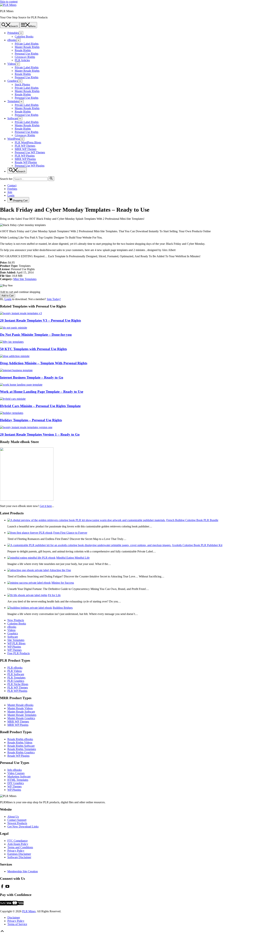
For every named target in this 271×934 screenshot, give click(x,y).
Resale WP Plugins (26, 162)
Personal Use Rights (26, 53)
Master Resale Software (21, 711)
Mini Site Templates (25, 279)
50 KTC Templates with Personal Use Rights (33, 349)
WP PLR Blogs (16, 643)
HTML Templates (17, 779)
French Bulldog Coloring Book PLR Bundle (192, 520)
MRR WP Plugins (25, 159)
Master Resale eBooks (20, 705)
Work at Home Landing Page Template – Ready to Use (41, 392)
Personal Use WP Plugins (29, 165)
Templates (13, 101)
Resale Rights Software (21, 745)
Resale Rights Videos (19, 742)
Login (10, 195)
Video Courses (16, 773)
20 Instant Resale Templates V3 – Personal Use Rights (40, 320)
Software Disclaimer (19, 857)
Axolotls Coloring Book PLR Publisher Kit (197, 545)
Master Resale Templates (21, 714)
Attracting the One (60, 570)
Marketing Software (19, 776)
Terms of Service (17, 924)
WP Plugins (14, 646)
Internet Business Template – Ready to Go (31, 377)
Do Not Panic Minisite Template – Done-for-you (36, 335)
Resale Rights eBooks (20, 739)
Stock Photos (22, 84)
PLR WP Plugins (25, 155)
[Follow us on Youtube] (7, 887)
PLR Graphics (15, 680)
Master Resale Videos (20, 708)
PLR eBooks (14, 667)
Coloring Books (24, 36)
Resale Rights (23, 50)
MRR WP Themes (25, 149)
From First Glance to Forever (70, 532)
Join (9, 192)
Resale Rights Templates (21, 749)
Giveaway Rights (25, 56)
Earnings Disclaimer (19, 853)
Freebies (12, 188)
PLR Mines (29, 911)
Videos (11, 63)
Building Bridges (63, 607)
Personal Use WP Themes (30, 152)
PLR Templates (16, 677)
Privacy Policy (15, 850)
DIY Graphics (15, 783)
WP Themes (14, 650)
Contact (11, 185)
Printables (13, 32)
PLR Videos (14, 671)
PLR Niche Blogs (17, 684)
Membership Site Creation (22, 871)
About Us (13, 816)
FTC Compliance (17, 840)
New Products (15, 620)
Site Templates (15, 640)
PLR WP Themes (25, 145)
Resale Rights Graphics (21, 752)
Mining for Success (62, 582)
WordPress (13, 138)
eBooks (11, 40)
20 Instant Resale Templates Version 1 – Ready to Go (40, 434)
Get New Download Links (23, 826)
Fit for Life (54, 595)
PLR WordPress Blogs (28, 142)
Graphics (12, 80)
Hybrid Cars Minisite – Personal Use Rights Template (40, 406)
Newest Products (17, 823)
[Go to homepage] (8, 4)
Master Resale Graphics (21, 718)
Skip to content (9, 1)
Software (12, 118)
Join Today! (54, 299)
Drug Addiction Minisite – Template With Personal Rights (43, 363)
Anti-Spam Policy (17, 844)
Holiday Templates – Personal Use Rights (31, 420)
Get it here (46, 506)
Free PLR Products (18, 653)
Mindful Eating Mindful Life (73, 557)
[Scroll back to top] (2, 932)
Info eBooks (14, 769)
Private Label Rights (27, 43)
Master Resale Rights (27, 47)
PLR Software (15, 674)
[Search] (51, 178)
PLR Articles (22, 60)
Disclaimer (13, 917)
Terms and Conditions (20, 847)
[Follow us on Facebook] (2, 887)
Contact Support (16, 819)
